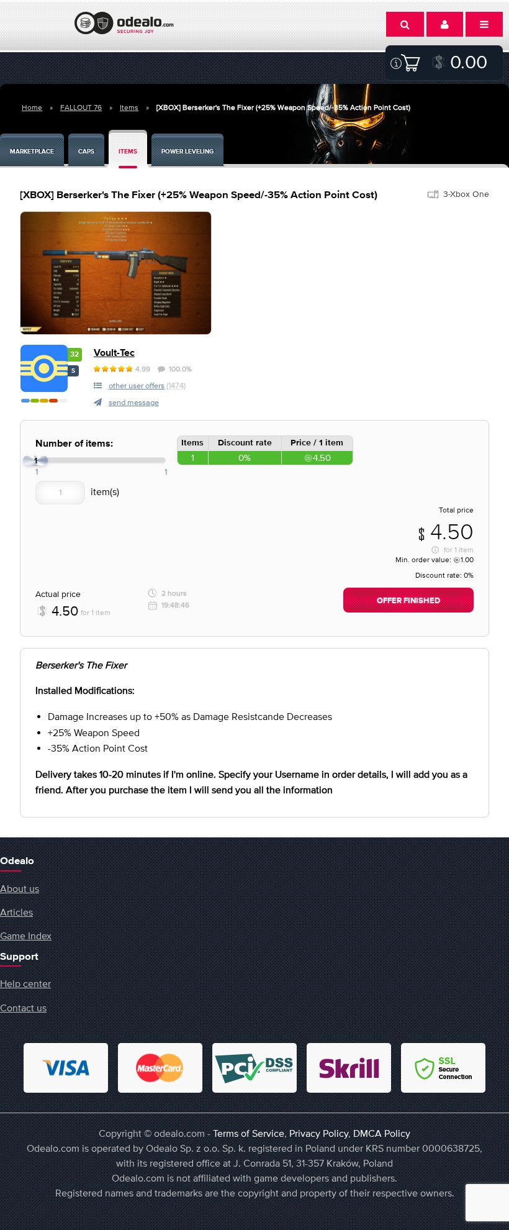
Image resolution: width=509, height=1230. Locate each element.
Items (129, 107)
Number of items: (74, 444)
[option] (115, 273)
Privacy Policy (318, 1133)
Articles (16, 912)
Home (32, 107)
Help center (25, 983)
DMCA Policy (381, 1133)
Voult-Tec (114, 353)
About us (19, 888)
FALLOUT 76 (81, 107)
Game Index (26, 935)
